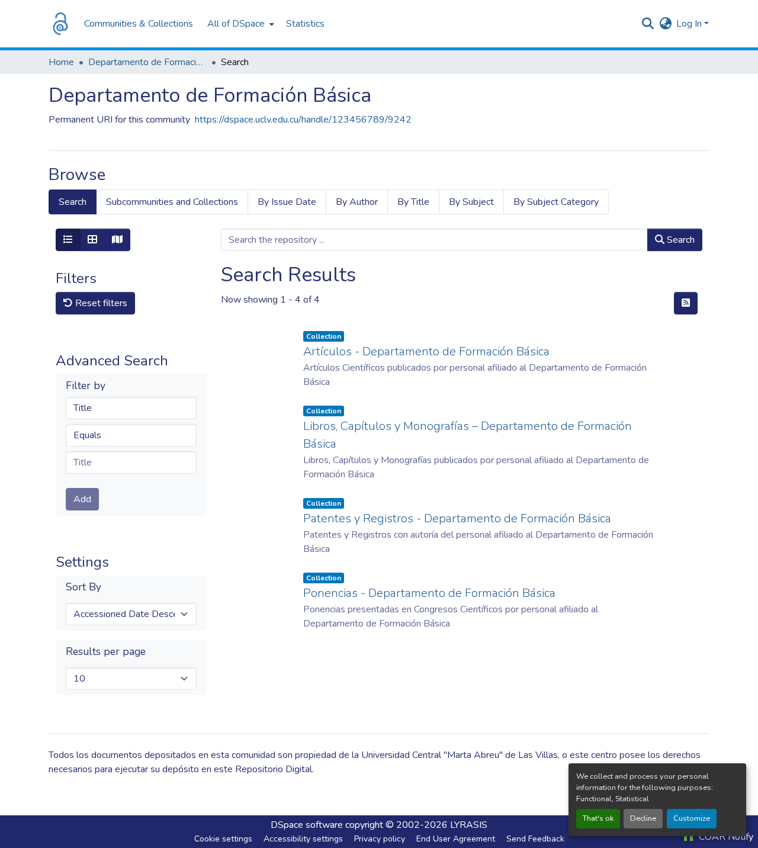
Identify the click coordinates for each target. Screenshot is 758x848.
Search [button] (679, 239)
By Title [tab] (413, 201)
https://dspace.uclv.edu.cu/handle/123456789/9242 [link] (303, 119)
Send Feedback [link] (535, 838)
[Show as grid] (92, 240)
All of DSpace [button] (236, 23)
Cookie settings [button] (223, 838)
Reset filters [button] (100, 303)
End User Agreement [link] (455, 838)
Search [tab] (72, 201)
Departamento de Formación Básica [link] (147, 62)
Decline (643, 818)
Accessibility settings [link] (303, 838)
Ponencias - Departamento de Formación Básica (429, 593)
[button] (60, 24)
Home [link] (61, 62)
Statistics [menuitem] (305, 23)
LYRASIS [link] (468, 824)
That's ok (598, 818)
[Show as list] (68, 240)
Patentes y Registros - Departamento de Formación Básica (457, 518)
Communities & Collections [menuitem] (138, 23)
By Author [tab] (357, 201)
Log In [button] (690, 23)
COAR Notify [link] (724, 836)
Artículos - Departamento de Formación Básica (426, 351)
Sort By (83, 587)
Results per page (106, 651)
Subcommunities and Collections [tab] (172, 201)
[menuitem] (239, 23)
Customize (691, 818)
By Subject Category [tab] (556, 201)
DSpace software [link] (307, 824)
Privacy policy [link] (379, 838)
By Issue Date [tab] (287, 201)
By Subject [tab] (471, 201)
